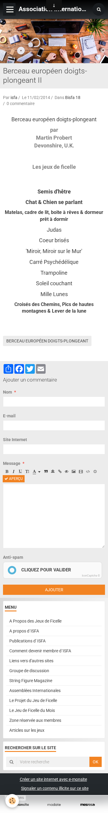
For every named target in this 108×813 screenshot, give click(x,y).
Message (11, 463)
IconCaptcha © (91, 575)
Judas (54, 230)
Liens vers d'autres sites (31, 660)
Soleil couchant (54, 283)
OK (95, 761)
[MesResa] (87, 805)
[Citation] (46, 471)
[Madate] (54, 805)
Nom (7, 392)
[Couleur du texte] (36, 471)
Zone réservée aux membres (35, 720)
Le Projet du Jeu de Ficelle (33, 700)
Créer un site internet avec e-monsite (53, 779)
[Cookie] (12, 801)
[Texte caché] (66, 471)
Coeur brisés (54, 240)
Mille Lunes (54, 294)
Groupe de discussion (29, 670)
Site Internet (15, 439)
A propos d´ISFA (24, 631)
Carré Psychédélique (54, 262)
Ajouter (54, 589)
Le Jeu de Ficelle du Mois (32, 710)
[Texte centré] (52, 471)
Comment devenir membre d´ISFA (40, 650)
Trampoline (54, 273)
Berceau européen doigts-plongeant (54, 119)
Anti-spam (13, 557)
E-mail (9, 415)
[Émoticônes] (95, 471)
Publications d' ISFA (27, 640)
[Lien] (59, 471)
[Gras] (6, 471)
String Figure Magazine (30, 680)
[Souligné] (20, 471)
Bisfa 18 (72, 97)
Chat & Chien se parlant (54, 202)
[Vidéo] (81, 471)
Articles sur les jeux (26, 730)
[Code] (88, 471)
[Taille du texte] (27, 471)
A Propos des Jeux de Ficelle (35, 621)
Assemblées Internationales (35, 690)
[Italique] (13, 471)
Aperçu (15, 479)
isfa (13, 97)
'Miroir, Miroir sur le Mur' (54, 251)
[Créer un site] (20, 805)
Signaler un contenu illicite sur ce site (54, 788)
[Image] (73, 471)
